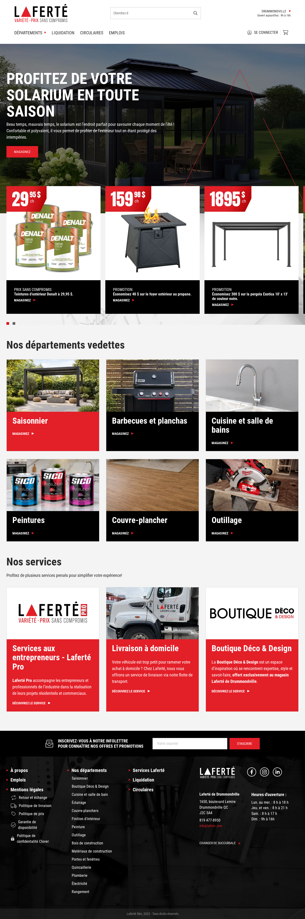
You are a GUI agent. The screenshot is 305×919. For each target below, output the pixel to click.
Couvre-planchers (85, 810)
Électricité (79, 883)
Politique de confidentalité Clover (33, 838)
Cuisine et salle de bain (90, 794)
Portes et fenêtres (86, 859)
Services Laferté (149, 770)
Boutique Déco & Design (90, 786)
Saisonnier (80, 778)
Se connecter (266, 32)
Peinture (78, 827)
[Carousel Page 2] (14, 323)
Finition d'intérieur (86, 819)
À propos (19, 770)
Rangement (80, 891)
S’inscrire (244, 744)
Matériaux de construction (92, 851)
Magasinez (22, 152)
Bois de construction (87, 843)
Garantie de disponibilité (27, 825)
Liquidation (63, 32)
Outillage (79, 835)
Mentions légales (26, 789)
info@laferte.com (210, 826)
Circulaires (91, 32)
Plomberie (79, 875)
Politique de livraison (35, 805)
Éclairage (79, 802)
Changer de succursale (217, 843)
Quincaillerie (81, 867)
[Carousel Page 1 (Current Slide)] (7, 323)
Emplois (117, 32)
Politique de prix (31, 814)
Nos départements (89, 770)
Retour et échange (33, 797)
